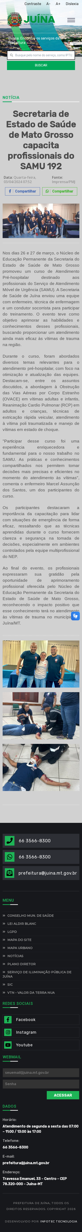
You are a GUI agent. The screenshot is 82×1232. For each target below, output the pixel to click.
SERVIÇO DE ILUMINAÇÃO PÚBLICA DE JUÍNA (37, 974)
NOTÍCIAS (15, 956)
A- (48, 4)
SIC (10, 985)
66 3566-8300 (35, 841)
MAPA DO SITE (19, 940)
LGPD (12, 932)
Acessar (63, 1095)
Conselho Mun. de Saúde (30, 916)
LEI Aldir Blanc (21, 924)
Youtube (24, 1045)
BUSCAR (41, 65)
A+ (58, 4)
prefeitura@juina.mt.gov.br (48, 873)
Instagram (26, 1032)
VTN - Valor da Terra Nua (31, 993)
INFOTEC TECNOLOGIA (58, 1221)
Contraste (32, 4)
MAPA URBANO (20, 948)
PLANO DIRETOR (21, 964)
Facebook (26, 1020)
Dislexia (72, 4)
